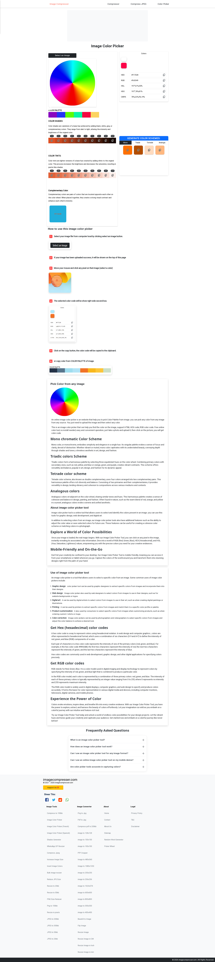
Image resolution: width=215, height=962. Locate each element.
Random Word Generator (113, 840)
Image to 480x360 (85, 859)
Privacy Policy (136, 813)
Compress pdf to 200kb (87, 826)
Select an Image (62, 55)
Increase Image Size (55, 859)
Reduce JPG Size (54, 879)
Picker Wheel (109, 846)
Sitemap (107, 833)
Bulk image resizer (54, 873)
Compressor (113, 4)
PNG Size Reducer (54, 899)
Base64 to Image (84, 919)
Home (106, 813)
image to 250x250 (85, 873)
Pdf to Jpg (82, 820)
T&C (132, 820)
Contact (107, 820)
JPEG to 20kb (52, 939)
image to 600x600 (85, 893)
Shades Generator (54, 840)
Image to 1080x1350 (86, 866)
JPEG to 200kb (53, 919)
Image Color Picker (54, 820)
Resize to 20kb (53, 886)
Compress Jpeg (53, 853)
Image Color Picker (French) (58, 826)
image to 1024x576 (85, 886)
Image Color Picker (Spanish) (58, 833)
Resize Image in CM (86, 939)
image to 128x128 (85, 833)
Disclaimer (135, 826)
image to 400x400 (85, 912)
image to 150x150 (85, 840)
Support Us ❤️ (53, 787)
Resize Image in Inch (86, 945)
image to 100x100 (85, 846)
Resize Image (83, 932)
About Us (107, 826)
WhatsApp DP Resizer (56, 846)
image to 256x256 (85, 879)
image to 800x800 (85, 899)
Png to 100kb (52, 906)
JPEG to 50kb (52, 932)
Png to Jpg (82, 813)
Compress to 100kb (55, 813)
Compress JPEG (138, 4)
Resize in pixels (53, 912)
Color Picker (163, 4)
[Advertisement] (107, 25)
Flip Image (82, 926)
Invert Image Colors (54, 866)
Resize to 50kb (53, 893)
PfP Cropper (83, 853)
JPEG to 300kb (53, 926)
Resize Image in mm (86, 952)
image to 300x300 (85, 906)
